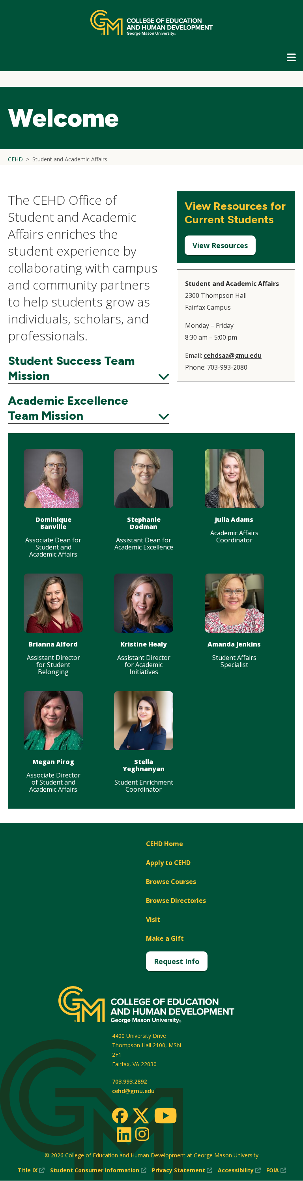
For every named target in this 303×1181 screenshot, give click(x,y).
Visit (153, 919)
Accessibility (239, 1170)
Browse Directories (176, 900)
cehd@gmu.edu (133, 1091)
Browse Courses (171, 881)
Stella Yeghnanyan (144, 765)
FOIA (276, 1170)
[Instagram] (142, 1134)
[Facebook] (120, 1115)
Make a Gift (165, 938)
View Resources (220, 245)
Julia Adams (234, 519)
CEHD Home (164, 843)
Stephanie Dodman (144, 523)
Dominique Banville (53, 523)
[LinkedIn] (123, 1134)
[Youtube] (165, 1117)
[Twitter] (141, 1116)
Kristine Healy (143, 644)
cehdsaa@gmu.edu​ (233, 355)
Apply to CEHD (168, 862)
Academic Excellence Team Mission (88, 408)
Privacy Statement (182, 1170)
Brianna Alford (53, 644)
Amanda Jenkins (234, 644)
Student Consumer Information (98, 1170)
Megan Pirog (53, 761)
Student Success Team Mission (88, 368)
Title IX (31, 1170)
